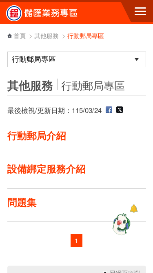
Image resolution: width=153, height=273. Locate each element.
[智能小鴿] (120, 224)
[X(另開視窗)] (119, 110)
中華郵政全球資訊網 (51, 13)
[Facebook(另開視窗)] (109, 110)
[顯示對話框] (134, 208)
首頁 (19, 35)
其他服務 (46, 35)
